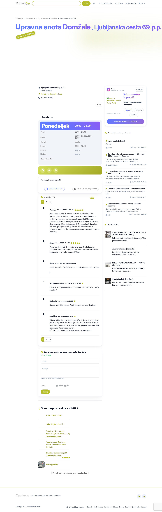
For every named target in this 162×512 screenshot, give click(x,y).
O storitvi (90, 507)
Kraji (126, 507)
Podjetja (132, 507)
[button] (142, 3)
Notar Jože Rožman (54, 415)
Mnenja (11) (49, 197)
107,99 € (139, 110)
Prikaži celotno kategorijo (70, 473)
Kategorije (107, 507)
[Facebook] (139, 496)
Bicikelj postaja (52, 465)
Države (121, 507)
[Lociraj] (94, 3)
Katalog (115, 507)
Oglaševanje (98, 507)
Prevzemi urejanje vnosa (86, 189)
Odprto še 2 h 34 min (26, 35)
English (81, 507)
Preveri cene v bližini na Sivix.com (125, 121)
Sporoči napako (46, 159)
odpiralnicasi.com (34, 506)
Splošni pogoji (141, 507)
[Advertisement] (81, 63)
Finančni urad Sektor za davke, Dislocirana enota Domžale (56, 444)
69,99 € (128, 110)
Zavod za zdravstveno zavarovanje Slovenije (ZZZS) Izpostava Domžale (58, 433)
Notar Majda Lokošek (54, 424)
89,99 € (134, 115)
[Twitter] (144, 496)
